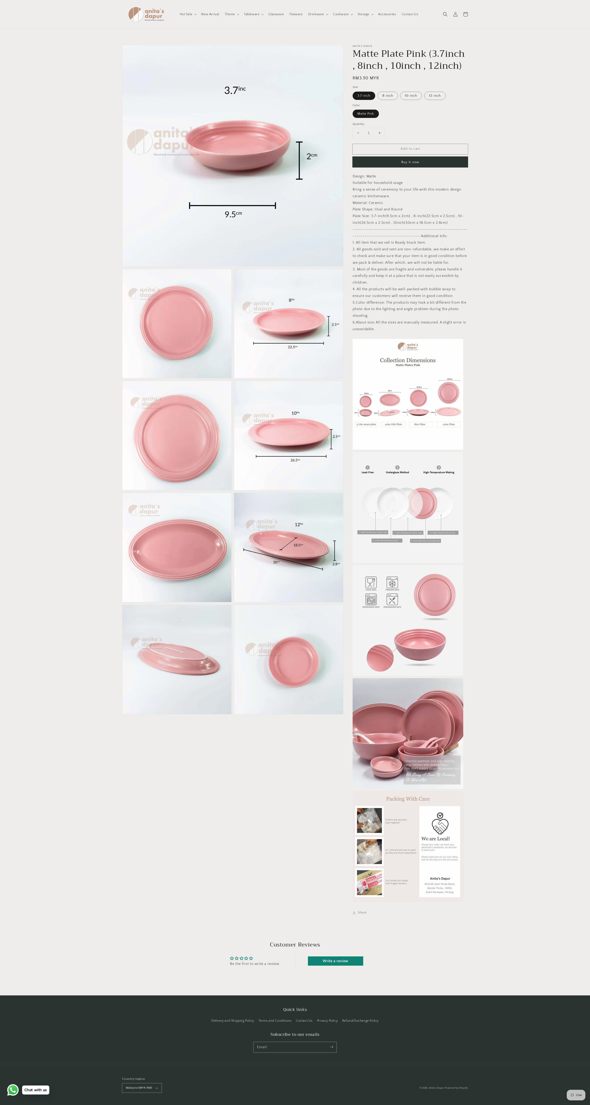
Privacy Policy (327, 1021)
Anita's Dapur (436, 1088)
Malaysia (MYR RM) (139, 1087)
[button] (445, 14)
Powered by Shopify (456, 1088)
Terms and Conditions (275, 1021)
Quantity (358, 124)
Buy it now (410, 162)
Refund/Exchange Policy (360, 1021)
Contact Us (304, 1021)
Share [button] (362, 912)
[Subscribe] (331, 1047)
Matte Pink (365, 114)
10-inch (411, 96)
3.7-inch (363, 96)
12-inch (435, 96)
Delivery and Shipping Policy (232, 1021)
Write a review (335, 961)
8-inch (387, 96)
